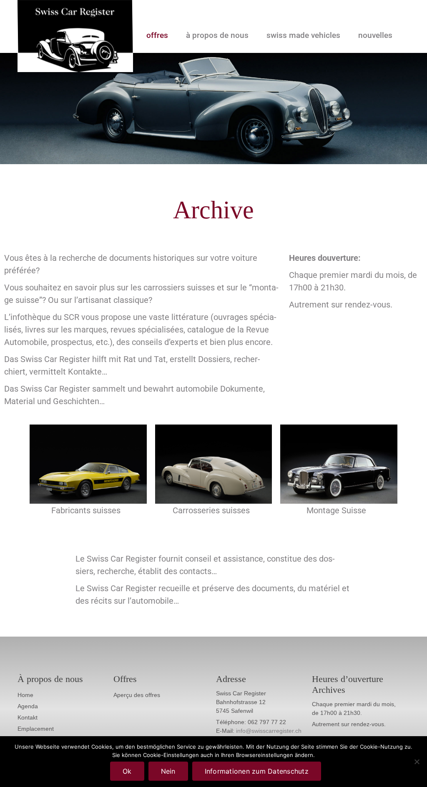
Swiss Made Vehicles (303, 35)
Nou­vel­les (375, 35)
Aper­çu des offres (136, 695)
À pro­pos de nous (217, 35)
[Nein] (416, 761)
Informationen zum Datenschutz (257, 771)
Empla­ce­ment (36, 728)
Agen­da (28, 706)
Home (25, 695)
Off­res (157, 35)
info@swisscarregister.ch (268, 730)
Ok (127, 771)
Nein (168, 771)
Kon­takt (28, 717)
